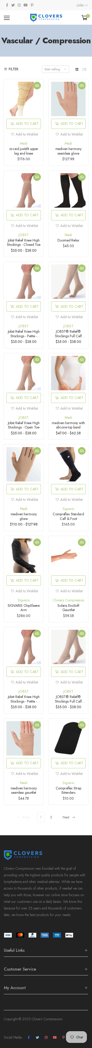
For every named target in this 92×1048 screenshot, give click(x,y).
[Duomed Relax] (68, 190)
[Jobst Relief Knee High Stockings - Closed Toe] (23, 190)
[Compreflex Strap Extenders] (68, 738)
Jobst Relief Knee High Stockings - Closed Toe (23, 242)
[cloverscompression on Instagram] (19, 5)
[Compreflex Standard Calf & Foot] (68, 464)
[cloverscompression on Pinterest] (32, 5)
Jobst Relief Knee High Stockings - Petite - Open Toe (24, 336)
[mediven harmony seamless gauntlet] (23, 738)
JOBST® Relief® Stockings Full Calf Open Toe (68, 701)
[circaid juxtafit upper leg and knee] (23, 99)
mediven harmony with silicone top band (68, 425)
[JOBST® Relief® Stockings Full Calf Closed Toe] (68, 281)
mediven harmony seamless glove (68, 151)
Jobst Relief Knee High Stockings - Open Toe (24, 425)
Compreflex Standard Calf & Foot (68, 516)
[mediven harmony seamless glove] (68, 99)
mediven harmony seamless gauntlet (24, 790)
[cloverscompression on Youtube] (26, 5)
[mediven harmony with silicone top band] (68, 373)
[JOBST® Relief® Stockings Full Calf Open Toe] (68, 647)
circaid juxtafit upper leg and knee (23, 151)
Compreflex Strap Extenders (68, 790)
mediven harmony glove (24, 516)
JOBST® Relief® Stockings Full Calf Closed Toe (68, 336)
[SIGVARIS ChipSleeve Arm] (23, 556)
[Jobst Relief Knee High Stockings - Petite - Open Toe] (23, 281)
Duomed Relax (68, 240)
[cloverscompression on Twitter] (13, 5)
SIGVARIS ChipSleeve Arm (24, 608)
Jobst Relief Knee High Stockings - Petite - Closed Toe (24, 701)
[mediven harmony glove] (23, 464)
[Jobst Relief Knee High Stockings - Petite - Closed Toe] (23, 647)
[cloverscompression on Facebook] (7, 5)
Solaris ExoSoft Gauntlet (68, 608)
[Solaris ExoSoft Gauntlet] (68, 556)
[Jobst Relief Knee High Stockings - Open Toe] (23, 373)
